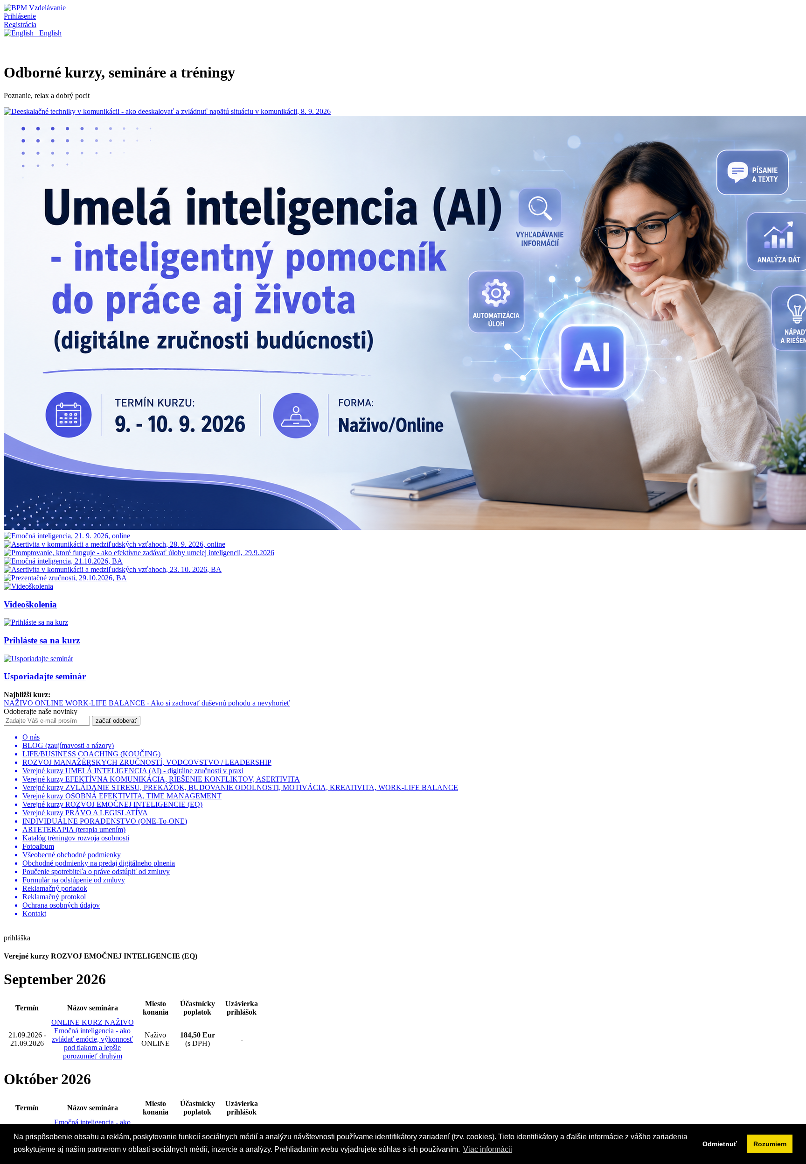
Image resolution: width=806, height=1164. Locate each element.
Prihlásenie (20, 16)
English (48, 33)
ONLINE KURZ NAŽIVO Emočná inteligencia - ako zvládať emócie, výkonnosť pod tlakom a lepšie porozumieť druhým (92, 1039)
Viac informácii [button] (487, 1149)
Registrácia (20, 24)
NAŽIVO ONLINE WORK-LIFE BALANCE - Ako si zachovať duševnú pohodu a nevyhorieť (147, 703)
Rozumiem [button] (769, 1144)
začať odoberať (116, 720)
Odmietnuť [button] (719, 1144)
